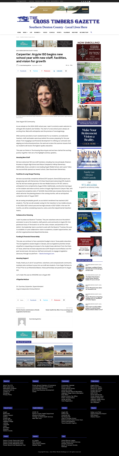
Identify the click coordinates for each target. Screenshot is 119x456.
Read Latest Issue (8, 387)
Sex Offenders (95, 402)
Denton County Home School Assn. (72, 420)
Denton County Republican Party (13, 443)
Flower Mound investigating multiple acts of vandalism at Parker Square (94, 298)
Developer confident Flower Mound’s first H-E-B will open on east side (25, 364)
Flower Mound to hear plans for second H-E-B (63, 364)
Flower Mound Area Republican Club (14, 445)
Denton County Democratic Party (13, 440)
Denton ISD (64, 413)
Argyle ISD (64, 412)
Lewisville (6, 424)
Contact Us (6, 391)
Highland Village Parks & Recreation (72, 393)
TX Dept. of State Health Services (42, 417)
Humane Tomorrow (67, 443)
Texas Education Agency (69, 423)
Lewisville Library (66, 390)
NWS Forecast (36, 442)
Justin (5, 426)
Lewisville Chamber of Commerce (42, 387)
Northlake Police (96, 401)
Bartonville (6, 413)
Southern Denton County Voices (27, 37)
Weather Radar (36, 445)
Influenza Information (38, 415)
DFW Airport (94, 415)
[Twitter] (87, 1)
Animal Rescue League (68, 440)
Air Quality (35, 440)
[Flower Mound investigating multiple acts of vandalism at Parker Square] (80, 297)
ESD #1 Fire (94, 393)
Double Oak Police (96, 390)
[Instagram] (83, 1)
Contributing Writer (25, 65)
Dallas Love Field (96, 412)
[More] (66, 71)
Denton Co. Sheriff (96, 388)
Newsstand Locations (9, 388)
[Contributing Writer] (17, 65)
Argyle (5, 412)
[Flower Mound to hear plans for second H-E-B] (63, 356)
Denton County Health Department (43, 413)
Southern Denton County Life (44, 360)
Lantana (5, 423)
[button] (91, 32)
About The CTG (8, 385)
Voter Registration (67, 401)
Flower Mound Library (68, 388)
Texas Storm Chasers (38, 443)
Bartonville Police (96, 387)
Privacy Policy (7, 394)
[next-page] (20, 370)
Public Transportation (68, 398)
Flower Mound (7, 420)
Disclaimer (6, 393)
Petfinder (64, 446)
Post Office (64, 394)
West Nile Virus (37, 418)
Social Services (66, 399)
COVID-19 (35, 412)
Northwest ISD (65, 417)
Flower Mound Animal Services (70, 442)
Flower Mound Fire (96, 394)
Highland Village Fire (97, 398)
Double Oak (6, 418)
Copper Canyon (8, 415)
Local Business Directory (39, 388)
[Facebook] (81, 1)
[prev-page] (17, 370)
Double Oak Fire (95, 391)
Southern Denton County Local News (25, 360)
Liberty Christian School (68, 418)
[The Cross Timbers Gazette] (59, 21)
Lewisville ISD (65, 415)
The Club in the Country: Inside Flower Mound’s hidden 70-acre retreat (44, 364)
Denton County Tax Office (69, 396)
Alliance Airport (95, 417)
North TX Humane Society (69, 445)
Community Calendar (67, 385)
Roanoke (5, 429)
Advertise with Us (8, 390)
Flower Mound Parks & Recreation (71, 391)
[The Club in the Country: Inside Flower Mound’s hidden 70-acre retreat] (44, 356)
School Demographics (68, 421)
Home (17, 37)
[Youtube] (89, 1)
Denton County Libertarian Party (13, 442)
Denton (5, 417)
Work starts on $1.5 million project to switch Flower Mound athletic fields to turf (94, 308)
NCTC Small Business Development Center (43, 390)
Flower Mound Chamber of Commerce (44, 385)
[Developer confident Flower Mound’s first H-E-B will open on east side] (25, 356)
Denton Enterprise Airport (98, 413)
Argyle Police (95, 385)
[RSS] (85, 1)
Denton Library (66, 387)
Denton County (7, 431)
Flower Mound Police (97, 396)
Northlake (6, 427)
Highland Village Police (98, 399)
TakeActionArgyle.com (46, 254)
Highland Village (8, 421)
